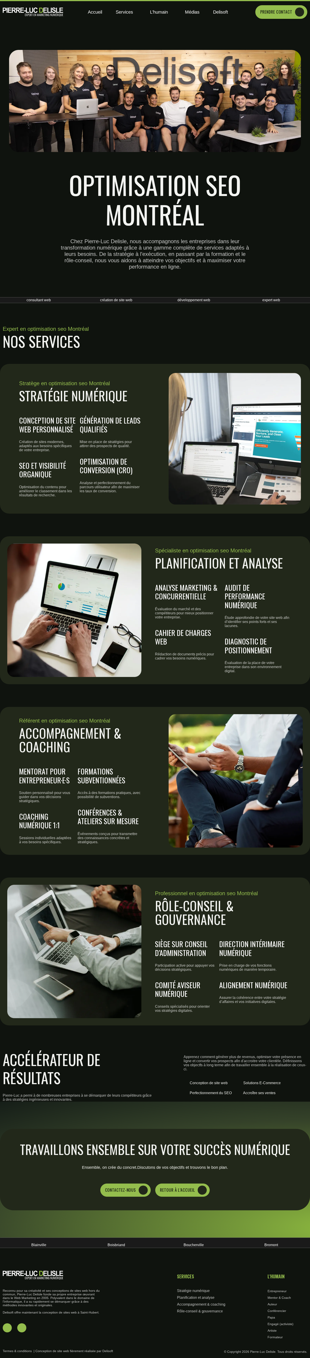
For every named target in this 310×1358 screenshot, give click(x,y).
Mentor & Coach (279, 1297)
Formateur (275, 1337)
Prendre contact (276, 12)
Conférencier (277, 1311)
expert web (194, 300)
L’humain (159, 12)
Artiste (272, 1330)
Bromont (194, 1245)
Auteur (272, 1304)
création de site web (39, 300)
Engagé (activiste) (280, 1324)
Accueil (95, 12)
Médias (192, 12)
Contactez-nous (120, 1190)
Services (124, 12)
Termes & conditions (17, 1351)
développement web (116, 300)
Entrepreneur (277, 1291)
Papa (271, 1317)
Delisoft (220, 12)
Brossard (271, 1245)
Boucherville (116, 1245)
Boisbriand (38, 1245)
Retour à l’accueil (177, 1190)
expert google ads (271, 300)
